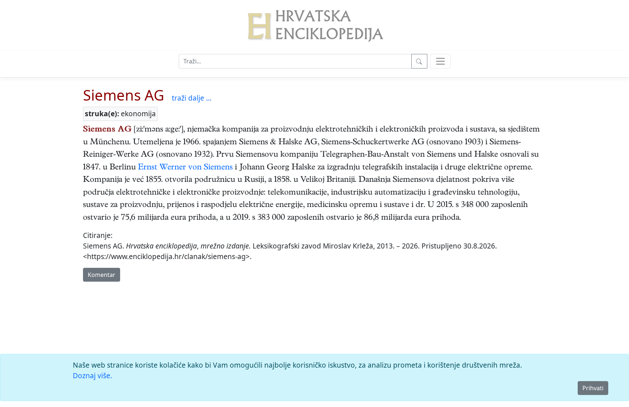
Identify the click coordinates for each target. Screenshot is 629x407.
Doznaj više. (92, 375)
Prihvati (593, 388)
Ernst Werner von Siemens (185, 168)
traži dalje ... (191, 98)
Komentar (101, 275)
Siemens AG (123, 95)
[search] (440, 61)
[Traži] (419, 61)
